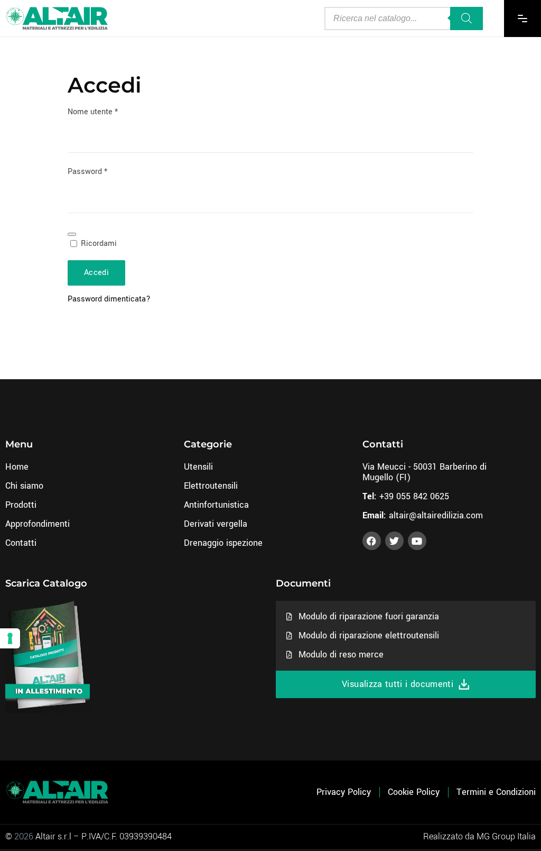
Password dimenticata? (109, 299)
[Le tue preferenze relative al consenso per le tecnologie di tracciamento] (10, 638)
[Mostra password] (72, 234)
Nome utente (109, 111)
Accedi (96, 272)
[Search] (466, 18)
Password (104, 171)
